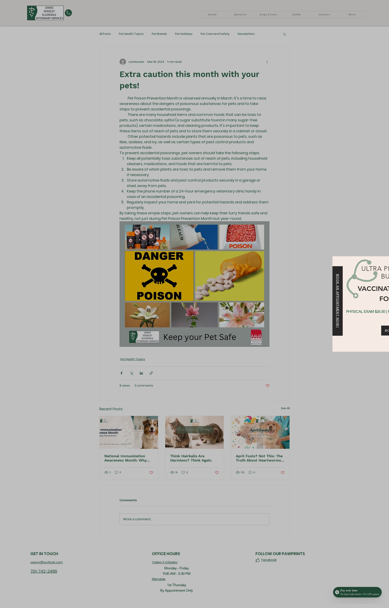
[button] (382, 263)
